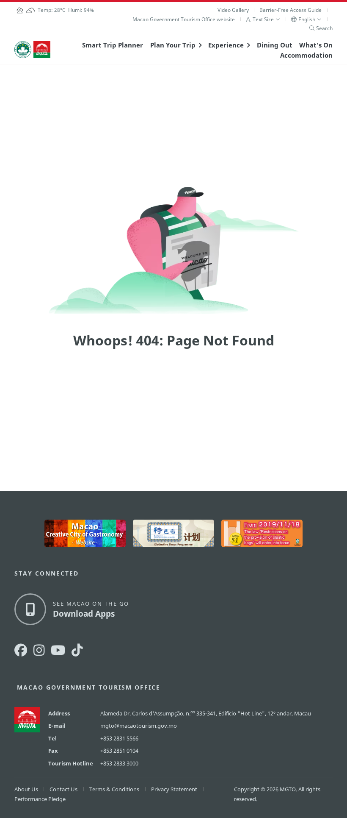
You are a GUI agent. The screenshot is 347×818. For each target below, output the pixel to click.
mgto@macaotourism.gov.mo (138, 725)
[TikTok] (77, 650)
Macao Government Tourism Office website (183, 19)
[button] (263, 19)
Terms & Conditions (114, 789)
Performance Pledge (40, 799)
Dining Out (274, 45)
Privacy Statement (174, 789)
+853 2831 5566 (119, 738)
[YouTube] (58, 650)
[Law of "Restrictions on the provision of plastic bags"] (262, 533)
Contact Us (63, 789)
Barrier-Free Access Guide (290, 10)
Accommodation (306, 55)
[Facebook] (20, 650)
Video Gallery (233, 10)
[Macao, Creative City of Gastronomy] (85, 533)
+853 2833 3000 (119, 763)
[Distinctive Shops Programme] (173, 533)
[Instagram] (38, 650)
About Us (26, 789)
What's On (316, 45)
